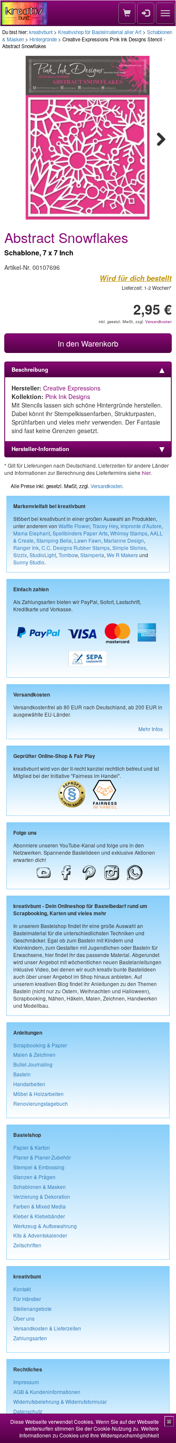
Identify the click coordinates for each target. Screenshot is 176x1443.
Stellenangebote (32, 1308)
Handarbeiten (29, 1083)
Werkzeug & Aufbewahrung (45, 1225)
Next (157, 137)
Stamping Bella (54, 540)
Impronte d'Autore (140, 525)
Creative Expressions (71, 388)
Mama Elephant (31, 533)
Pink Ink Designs (67, 396)
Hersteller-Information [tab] (40, 449)
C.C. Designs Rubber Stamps (75, 547)
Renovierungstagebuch (40, 1103)
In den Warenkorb (88, 343)
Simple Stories (129, 547)
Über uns (24, 1318)
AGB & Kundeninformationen (46, 1391)
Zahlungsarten (30, 1338)
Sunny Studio (28, 562)
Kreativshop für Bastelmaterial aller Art (99, 32)
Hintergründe (43, 39)
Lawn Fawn (87, 540)
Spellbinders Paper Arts (80, 533)
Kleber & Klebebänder (39, 1216)
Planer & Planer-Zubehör (42, 1157)
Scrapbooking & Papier (40, 1045)
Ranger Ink (26, 547)
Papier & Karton (31, 1147)
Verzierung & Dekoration (41, 1196)
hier (146, 472)
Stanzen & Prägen (34, 1176)
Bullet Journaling (33, 1064)
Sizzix (20, 554)
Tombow (68, 554)
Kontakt (22, 1289)
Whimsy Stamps (128, 533)
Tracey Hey (105, 525)
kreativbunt (41, 32)
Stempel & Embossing (39, 1167)
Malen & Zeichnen (34, 1054)
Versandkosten (158, 321)
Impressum (26, 1381)
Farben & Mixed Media (39, 1206)
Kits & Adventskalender (40, 1235)
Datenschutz (27, 1411)
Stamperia (92, 554)
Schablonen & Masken (39, 1186)
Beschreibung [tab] (30, 369)
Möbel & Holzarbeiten (38, 1093)
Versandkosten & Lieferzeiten (47, 1328)
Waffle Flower (74, 525)
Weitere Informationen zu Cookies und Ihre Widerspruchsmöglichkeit (89, 1432)
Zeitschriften (27, 1245)
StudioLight (42, 554)
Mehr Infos (150, 728)
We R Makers (122, 554)
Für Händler (27, 1298)
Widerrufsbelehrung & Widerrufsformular (60, 1401)
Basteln (22, 1074)
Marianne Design (124, 540)
